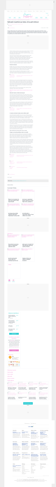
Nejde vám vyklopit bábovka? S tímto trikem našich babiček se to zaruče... (44, 449)
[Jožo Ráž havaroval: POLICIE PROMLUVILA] (22, 393)
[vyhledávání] (48, 15)
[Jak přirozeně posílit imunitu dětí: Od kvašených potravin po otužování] (14, 253)
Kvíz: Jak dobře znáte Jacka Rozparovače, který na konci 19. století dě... (17, 437)
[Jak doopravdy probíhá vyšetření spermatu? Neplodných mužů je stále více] (14, 208)
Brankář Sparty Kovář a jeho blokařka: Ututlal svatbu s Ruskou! (26, 435)
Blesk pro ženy (10, 382)
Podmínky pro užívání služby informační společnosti (29, 480)
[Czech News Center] (32, 426)
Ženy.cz (40, 391)
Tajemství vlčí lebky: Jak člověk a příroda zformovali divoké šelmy (43, 456)
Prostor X (14, 465)
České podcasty (42, 466)
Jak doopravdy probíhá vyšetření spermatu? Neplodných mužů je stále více (13, 215)
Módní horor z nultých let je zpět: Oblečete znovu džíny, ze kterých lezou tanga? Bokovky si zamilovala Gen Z (12, 388)
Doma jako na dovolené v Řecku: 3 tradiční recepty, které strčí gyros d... (44, 446)
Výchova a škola (10, 17)
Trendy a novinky (41, 17)
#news (29, 454)
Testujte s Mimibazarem (33, 465)
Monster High (32, 466)
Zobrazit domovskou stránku (28, 403)
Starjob (41, 465)
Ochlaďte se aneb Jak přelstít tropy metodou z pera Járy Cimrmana (43, 388)
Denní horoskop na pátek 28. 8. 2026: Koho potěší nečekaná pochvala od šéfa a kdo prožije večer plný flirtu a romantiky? (22, 388)
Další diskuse (14, 333)
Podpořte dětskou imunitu (34, 454)
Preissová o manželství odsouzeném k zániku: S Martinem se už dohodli (32, 398)
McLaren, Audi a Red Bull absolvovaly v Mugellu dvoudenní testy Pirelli (17, 447)
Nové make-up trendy (33, 433)
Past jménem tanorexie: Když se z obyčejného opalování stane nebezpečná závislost (13, 246)
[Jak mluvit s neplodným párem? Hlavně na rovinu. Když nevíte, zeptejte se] (28, 194)
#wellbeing (26, 454)
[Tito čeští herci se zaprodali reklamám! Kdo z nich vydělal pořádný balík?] (33, 384)
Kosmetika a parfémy (33, 469)
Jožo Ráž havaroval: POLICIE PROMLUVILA (22, 397)
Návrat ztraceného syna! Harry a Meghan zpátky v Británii (34, 435)
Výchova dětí (10, 372)
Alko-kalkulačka (15, 443)
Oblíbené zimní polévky (43, 443)
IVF (24, 180)
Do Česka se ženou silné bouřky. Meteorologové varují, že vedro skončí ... (17, 435)
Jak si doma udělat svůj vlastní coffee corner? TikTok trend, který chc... (26, 457)
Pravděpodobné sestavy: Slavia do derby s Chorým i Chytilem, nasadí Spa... (25, 434)
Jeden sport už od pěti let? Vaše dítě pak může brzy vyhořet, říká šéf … (27, 245)
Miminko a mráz (42, 433)
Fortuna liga (14, 466)
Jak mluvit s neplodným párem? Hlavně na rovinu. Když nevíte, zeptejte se (27, 200)
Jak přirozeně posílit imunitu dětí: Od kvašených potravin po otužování (13, 260)
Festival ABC (44, 455)
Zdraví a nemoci (14, 17)
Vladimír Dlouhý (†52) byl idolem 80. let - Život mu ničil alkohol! (44, 437)
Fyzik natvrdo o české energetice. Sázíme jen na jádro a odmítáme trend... (34, 446)
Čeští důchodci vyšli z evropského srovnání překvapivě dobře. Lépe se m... (35, 448)
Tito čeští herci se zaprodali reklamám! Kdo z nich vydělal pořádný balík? (33, 388)
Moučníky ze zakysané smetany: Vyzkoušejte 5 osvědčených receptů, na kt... (44, 448)
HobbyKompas (23, 470)
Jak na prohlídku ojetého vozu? (25, 469)
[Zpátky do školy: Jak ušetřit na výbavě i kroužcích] (28, 253)
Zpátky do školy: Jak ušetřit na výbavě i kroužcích (26, 259)
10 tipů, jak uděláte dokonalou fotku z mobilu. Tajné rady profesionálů (26, 447)
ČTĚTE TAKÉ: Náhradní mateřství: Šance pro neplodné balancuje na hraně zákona (21, 91)
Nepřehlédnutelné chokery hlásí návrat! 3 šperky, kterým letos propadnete (43, 398)
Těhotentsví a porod (11, 370)
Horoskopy (10, 354)
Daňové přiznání (33, 443)
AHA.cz (19, 391)
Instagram (13, 281)
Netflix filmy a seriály (15, 455)
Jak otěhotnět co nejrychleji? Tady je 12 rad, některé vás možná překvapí (28, 215)
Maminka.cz (10, 233)
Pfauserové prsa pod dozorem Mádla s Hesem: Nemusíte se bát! (35, 436)
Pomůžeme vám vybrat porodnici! (14, 337)
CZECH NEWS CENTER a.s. (25, 479)
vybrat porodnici (12, 340)
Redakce (31, 477)
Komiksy (41, 455)
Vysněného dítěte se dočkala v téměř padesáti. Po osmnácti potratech (24, 162)
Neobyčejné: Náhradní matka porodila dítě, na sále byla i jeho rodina (24, 76)
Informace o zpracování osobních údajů (40, 480)
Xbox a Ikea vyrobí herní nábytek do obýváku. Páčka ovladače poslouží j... (44, 458)
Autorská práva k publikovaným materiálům (19, 480)
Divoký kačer (18, 454)
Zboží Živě (23, 466)
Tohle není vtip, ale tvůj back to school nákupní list (26, 456)
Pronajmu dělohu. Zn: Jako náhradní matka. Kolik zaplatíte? (24, 109)
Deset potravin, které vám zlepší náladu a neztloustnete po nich (34, 459)
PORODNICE (14, 350)
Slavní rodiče (10, 374)
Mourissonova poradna (43, 454)
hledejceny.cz (23, 465)
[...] (15, 24)
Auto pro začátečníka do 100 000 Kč (26, 471)
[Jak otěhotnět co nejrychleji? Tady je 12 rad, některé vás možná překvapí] (28, 208)
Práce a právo (46, 17)
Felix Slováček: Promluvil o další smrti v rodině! (17, 468)
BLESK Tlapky (14, 454)
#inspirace (23, 454)
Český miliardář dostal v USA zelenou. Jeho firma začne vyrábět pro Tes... (35, 449)
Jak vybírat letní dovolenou (43, 434)
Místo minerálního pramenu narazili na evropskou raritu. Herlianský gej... (17, 458)
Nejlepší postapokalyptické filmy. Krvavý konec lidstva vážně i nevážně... (25, 449)
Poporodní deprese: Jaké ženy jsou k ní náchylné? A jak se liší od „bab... (35, 460)
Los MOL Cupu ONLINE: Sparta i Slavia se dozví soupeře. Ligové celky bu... (26, 437)
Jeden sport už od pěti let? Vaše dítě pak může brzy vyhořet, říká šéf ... (44, 435)
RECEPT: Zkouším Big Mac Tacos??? (26, 458)
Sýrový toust (41, 438)
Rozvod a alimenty (36, 17)
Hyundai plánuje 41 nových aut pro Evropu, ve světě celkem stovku (16, 449)
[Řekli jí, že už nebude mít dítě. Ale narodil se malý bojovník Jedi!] (14, 194)
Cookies (46, 480)
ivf (25, 180)
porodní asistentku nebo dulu (14, 348)
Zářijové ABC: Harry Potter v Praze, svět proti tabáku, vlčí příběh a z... (44, 459)
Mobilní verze (34, 423)
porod (23, 180)
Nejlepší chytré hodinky (25, 443)
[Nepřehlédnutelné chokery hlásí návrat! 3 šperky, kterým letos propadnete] (43, 393)
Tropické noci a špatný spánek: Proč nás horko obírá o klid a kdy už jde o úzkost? (12, 398)
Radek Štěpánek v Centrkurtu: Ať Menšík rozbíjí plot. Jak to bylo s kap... (17, 470)
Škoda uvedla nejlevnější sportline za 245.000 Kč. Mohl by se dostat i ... (17, 446)
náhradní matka (19, 180)
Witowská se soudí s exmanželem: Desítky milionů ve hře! (34, 438)
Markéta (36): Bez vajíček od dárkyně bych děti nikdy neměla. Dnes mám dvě (25, 156)
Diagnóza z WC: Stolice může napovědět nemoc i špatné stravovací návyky (35, 457)
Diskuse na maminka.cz (13, 313)
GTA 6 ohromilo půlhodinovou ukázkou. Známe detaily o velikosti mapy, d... (26, 446)
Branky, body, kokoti (18, 465)
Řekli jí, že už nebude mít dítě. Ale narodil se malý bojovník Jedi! (13, 200)
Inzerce (28, 477)
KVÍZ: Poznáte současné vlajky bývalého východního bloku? (16, 459)
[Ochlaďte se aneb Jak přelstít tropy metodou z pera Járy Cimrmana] (43, 384)
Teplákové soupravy (33, 470)
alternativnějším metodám (15, 346)
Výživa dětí (9, 376)
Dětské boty (32, 471)
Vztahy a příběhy (19, 17)
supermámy (15, 180)
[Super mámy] (28, 15)
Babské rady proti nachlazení (34, 455)
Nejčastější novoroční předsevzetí (43, 432)
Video (9, 264)
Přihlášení (47, 13)
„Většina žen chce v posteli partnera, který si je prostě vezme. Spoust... (17, 469)
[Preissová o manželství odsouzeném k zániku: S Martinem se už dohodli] (33, 393)
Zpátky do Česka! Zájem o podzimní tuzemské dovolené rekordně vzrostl (17, 456)
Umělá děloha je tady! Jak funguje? (22, 167)
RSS (33, 477)
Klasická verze (28, 423)
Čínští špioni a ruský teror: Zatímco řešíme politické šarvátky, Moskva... (16, 434)
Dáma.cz (40, 382)
